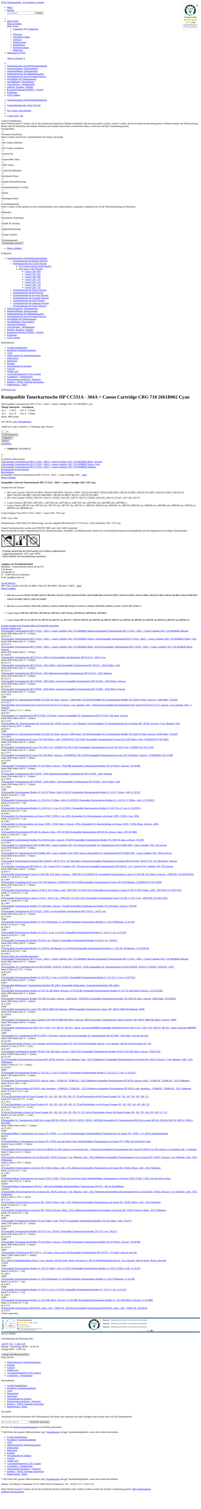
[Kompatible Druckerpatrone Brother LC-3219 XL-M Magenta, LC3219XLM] (39, 948)
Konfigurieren (17, 1491)
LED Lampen (13, 337)
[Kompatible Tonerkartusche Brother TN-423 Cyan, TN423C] (31, 940)
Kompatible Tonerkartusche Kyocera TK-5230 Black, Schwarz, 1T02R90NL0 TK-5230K (131, 755)
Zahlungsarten (19, 42)
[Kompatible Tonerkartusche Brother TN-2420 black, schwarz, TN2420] (35, 906)
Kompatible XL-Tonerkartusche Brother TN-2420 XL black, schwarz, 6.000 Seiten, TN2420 (134, 734)
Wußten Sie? (13, 371)
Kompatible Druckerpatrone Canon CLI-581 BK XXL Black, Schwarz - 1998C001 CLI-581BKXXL (146, 874)
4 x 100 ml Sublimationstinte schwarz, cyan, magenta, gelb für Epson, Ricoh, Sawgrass (125, 1260)
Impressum (12, 361)
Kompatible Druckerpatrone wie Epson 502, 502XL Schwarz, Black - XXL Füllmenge (125, 1210)
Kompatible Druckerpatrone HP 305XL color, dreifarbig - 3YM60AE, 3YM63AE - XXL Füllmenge (144, 1088)
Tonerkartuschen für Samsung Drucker (31, 303)
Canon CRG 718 (33, 284)
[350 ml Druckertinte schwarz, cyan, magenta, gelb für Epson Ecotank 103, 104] (39, 1043)
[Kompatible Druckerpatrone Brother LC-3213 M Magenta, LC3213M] (35, 922)
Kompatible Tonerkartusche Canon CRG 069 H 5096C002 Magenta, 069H (109, 1009)
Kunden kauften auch (11, 625)
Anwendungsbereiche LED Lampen (24, 374)
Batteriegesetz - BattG (17, 384)
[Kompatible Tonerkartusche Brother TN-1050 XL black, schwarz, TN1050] (37, 840)
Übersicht (17, 34)
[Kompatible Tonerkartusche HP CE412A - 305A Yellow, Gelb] (31, 665)
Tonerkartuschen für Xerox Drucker (29, 306)
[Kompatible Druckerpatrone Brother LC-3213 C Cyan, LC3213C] (33, 932)
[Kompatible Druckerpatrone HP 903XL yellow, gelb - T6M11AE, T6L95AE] (38, 1308)
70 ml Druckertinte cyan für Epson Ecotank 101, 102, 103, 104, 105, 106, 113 (113, 1104)
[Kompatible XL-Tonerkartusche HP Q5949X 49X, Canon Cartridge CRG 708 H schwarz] (44, 853)
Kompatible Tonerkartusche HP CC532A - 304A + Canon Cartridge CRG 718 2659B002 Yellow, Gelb (148, 639)
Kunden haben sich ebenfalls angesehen (40, 625)
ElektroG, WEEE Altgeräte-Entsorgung (25, 382)
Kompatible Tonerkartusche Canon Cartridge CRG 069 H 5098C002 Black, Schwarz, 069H (133, 1019)
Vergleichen (7, 438)
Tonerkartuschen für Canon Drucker (30, 263)
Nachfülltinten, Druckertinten (20, 321)
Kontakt (11, 363)
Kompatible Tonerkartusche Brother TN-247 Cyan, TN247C (89, 1231)
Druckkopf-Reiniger (16, 324)
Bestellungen (19, 45)
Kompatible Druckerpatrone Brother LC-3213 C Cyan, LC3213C (96, 932)
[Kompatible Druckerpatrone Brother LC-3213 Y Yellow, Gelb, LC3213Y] (36, 792)
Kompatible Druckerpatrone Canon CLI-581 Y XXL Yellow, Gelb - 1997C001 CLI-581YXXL (137, 890)
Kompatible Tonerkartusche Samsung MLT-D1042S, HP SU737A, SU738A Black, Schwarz (134, 861)
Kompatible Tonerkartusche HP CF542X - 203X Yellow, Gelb (91, 781)
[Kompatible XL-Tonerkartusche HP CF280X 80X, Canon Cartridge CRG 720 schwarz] (43, 845)
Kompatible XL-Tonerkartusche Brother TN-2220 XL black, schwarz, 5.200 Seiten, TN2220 (134, 699)
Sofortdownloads (21, 47)
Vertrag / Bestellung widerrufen (15, 1354)
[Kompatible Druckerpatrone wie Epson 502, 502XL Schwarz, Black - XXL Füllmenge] (43, 1210)
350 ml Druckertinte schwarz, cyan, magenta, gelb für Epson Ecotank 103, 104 (114, 1043)
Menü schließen (14, 23)
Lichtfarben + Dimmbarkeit (20, 376)
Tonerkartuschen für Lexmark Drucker (31, 298)
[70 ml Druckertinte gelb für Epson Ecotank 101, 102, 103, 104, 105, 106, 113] (38, 1096)
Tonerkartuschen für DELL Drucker (29, 290)
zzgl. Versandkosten (22, 421)
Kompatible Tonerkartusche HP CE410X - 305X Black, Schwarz (95, 681)
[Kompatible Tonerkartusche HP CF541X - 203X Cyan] (28, 911)
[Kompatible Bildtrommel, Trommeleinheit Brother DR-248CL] (31, 985)
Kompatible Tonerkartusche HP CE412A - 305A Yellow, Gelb (91, 665)
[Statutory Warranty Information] (2, 454)
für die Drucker (22, 469)
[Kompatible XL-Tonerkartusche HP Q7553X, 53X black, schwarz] (33, 715)
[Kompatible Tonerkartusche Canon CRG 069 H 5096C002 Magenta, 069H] (37, 1009)
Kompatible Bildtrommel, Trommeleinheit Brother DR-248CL (91, 985)
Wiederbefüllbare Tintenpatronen (22, 311)
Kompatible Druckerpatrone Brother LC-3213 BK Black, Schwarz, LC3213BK (116, 1300)
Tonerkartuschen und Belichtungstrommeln (27, 258)
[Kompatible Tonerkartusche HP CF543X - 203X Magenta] (29, 774)
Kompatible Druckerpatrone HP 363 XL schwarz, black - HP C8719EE (104, 832)
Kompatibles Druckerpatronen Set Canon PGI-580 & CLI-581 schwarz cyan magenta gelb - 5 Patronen (148, 1149)
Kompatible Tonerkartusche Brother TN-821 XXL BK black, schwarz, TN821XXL (121, 1051)
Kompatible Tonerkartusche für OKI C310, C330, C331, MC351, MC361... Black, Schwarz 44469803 (148, 1027)
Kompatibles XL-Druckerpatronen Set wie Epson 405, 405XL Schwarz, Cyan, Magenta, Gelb (136, 723)
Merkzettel (18, 50)
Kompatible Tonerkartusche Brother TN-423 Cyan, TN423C (89, 940)
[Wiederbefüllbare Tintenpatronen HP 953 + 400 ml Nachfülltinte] (32, 1186)
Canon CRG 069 (33, 271)
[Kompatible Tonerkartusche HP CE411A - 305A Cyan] (28, 657)
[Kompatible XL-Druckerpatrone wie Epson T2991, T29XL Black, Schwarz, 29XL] (41, 824)
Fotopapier (12, 335)
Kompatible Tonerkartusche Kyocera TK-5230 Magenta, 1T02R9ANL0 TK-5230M (122, 882)
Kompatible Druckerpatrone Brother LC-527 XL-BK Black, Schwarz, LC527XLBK (123, 990)
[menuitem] (103, 7)
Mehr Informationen (141, 1489)
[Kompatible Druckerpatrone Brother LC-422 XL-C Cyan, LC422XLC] (35, 1072)
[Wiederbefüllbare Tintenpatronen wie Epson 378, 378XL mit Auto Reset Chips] (39, 1141)
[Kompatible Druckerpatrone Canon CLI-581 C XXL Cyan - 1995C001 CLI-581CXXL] (43, 898)
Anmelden (18, 29)
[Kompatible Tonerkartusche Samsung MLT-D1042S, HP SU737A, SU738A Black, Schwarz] (46, 861)
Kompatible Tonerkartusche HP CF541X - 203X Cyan (80, 911)
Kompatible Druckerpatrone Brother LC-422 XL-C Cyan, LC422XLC (103, 1072)
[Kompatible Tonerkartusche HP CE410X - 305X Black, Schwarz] (33, 681)
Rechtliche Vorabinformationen (21, 350)
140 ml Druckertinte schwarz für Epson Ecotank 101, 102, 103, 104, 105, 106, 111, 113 (126, 1112)
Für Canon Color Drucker (31, 269)
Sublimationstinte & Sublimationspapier (25, 314)
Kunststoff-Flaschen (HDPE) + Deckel (25, 332)
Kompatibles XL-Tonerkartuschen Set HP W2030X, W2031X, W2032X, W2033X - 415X (131, 967)
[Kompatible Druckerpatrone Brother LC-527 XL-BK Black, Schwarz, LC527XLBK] (42, 990)
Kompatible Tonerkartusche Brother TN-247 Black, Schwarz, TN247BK (106, 766)
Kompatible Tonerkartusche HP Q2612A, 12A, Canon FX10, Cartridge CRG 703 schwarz (131, 866)
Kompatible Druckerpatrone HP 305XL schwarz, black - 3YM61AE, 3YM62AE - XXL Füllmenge (143, 1080)
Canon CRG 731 (33, 287)
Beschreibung (7, 469)
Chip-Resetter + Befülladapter (21, 327)
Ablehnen (6, 1491)
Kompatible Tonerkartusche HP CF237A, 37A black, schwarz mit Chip (103, 1252)
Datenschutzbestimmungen (25, 1427)
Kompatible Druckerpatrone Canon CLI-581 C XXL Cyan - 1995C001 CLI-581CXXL (127, 898)
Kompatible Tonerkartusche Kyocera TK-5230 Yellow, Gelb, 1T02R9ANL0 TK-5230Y (128, 739)
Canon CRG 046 (33, 277)
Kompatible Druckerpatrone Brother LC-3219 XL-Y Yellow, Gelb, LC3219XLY (117, 800)
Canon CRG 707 (33, 279)
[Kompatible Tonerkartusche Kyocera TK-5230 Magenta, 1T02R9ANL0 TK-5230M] (42, 882)
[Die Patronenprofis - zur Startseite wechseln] (22, 2)
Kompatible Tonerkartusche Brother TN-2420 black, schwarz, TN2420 (103, 906)
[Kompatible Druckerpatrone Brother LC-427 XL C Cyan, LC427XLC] (35, 977)
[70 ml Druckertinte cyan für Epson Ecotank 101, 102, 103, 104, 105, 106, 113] (39, 1104)
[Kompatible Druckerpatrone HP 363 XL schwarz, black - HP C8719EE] (36, 832)
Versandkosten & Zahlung (19, 366)
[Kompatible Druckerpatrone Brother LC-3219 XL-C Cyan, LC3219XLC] (37, 808)
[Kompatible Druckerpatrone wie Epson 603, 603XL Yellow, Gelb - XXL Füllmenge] (41, 1168)
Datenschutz (13, 358)
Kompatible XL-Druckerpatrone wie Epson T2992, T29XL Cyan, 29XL (105, 816)
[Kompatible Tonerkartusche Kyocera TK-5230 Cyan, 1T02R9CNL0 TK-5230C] (40, 747)
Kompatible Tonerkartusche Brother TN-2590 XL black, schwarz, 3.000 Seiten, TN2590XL (133, 998)
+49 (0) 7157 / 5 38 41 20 (13, 1344)
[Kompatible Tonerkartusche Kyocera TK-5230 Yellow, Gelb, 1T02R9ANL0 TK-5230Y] (44, 739)
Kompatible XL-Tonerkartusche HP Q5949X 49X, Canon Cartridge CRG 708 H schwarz (130, 853)
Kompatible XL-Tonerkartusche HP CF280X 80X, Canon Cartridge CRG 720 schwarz (126, 845)
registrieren (33, 29)
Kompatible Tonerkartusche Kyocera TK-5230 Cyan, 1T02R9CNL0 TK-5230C (116, 747)
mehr (84, 475)
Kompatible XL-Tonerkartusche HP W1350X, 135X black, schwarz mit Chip (112, 1035)
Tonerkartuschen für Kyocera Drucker (30, 295)
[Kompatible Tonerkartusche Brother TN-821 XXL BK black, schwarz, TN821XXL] (41, 1051)
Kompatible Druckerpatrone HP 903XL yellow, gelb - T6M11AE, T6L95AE (111, 1308)
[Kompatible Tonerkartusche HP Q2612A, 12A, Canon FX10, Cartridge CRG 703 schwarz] (45, 866)
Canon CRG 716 (33, 282)
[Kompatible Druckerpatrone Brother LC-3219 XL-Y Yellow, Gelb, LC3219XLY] (40, 800)
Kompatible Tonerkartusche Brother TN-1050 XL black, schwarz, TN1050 (109, 840)
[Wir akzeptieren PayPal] (8, 389)
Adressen (17, 39)
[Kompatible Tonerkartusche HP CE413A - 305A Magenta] (29, 673)
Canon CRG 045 (33, 274)
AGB (9, 353)
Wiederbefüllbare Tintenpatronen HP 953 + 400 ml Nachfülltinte (94, 1186)
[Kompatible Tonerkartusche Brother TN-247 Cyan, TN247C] (31, 1231)
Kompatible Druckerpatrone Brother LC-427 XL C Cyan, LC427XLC (103, 977)
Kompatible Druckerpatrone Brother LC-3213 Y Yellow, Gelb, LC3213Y (106, 792)
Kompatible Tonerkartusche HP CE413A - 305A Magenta (85, 673)
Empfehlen (6, 443)
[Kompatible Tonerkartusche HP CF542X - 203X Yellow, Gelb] (31, 781)
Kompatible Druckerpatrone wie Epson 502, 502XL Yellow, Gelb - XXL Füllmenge (121, 1202)
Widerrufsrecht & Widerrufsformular (24, 355)
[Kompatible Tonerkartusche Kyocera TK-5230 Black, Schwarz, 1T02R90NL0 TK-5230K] (45, 755)
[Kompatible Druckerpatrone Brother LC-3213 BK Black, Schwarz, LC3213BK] (40, 1300)
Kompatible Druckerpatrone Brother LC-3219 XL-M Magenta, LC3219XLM (113, 948)
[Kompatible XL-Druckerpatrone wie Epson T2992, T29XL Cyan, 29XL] (36, 816)
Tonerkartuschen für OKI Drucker (29, 300)
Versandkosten (52, 1432)
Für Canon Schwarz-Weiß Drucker (35, 266)
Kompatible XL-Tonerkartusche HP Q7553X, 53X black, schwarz (97, 715)
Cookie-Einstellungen (17, 347)
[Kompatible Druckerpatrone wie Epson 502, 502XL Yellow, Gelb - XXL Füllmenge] (41, 1202)
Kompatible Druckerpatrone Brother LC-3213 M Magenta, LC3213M (101, 922)
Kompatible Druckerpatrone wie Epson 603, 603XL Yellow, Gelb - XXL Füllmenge (121, 1168)
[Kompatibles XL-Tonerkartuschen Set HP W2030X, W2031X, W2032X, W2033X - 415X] (45, 967)
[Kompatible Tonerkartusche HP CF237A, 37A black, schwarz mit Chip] (35, 1252)
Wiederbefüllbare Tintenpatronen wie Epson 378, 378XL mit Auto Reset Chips (114, 1141)
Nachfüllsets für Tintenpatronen (21, 319)
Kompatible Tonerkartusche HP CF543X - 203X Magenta (85, 774)
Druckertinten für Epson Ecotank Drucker (26, 316)
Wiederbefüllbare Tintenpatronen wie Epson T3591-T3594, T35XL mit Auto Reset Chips (128, 1178)
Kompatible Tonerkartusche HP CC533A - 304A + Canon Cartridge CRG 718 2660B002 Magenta (142, 631)
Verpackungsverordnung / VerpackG (24, 379)
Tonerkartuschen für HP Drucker (28, 292)
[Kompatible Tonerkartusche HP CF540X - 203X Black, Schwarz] (33, 689)
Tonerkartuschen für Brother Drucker (30, 261)
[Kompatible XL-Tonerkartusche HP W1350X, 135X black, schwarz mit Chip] (38, 1035)
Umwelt (11, 369)
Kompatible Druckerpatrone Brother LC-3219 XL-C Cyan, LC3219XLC (107, 808)
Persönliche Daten (21, 37)
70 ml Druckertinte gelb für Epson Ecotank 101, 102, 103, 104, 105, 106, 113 (112, 1096)
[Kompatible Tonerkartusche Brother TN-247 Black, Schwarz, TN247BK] (36, 766)
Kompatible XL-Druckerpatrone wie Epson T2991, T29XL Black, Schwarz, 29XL (120, 824)
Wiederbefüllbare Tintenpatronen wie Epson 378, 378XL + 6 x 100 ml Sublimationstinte (127, 1133)
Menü (10, 7)
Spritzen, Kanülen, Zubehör (20, 329)
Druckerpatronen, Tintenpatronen (22, 308)
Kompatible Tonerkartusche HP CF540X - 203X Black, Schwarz (95, 689)
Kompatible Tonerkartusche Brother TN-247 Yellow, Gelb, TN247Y (100, 1221)
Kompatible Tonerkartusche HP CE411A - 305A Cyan (80, 657)
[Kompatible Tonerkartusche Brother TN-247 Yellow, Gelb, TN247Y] (34, 1221)
